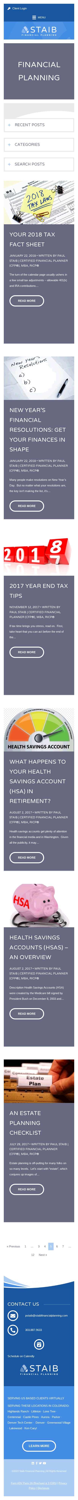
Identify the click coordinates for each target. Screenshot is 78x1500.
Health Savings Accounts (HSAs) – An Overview (38, 947)
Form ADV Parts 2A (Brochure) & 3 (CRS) (34, 1483)
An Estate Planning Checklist (25, 1123)
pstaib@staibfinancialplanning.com (46, 1315)
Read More (27, 300)
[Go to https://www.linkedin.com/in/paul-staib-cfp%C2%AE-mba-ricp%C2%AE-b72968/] (32, 1463)
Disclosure (43, 1488)
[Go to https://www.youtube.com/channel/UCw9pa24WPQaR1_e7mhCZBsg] (44, 1463)
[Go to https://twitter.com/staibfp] (40, 1463)
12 (32, 1254)
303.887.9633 (33, 1330)
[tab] (39, 125)
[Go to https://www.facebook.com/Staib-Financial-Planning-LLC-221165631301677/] (36, 1463)
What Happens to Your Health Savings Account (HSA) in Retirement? (37, 781)
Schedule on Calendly (21, 1356)
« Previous (13, 1246)
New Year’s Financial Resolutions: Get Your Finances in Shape (37, 430)
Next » (43, 1254)
